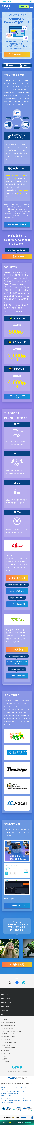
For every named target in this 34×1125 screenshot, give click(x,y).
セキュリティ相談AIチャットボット (9, 1093)
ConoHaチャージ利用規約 (9, 1025)
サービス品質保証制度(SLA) (9, 1048)
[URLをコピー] (23, 982)
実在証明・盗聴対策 (6, 1095)
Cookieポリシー (6, 1056)
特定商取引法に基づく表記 (9, 1042)
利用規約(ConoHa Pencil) (8, 1036)
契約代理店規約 (6, 1039)
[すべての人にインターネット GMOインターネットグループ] (14, 1117)
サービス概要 (5, 1061)
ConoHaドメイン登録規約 (9, 1022)
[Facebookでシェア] (17, 982)
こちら (19, 308)
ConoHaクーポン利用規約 (9, 1028)
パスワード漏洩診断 (6, 1091)
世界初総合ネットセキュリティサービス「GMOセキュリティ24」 (16, 1088)
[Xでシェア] (10, 982)
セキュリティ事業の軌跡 (7, 1102)
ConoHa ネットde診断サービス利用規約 (12, 1031)
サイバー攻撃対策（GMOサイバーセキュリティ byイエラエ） (16, 1098)
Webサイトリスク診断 (18, 1091)
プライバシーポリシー (8, 1053)
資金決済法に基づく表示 (8, 1045)
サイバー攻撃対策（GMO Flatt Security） (11, 1100)
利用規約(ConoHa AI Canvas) (9, 1034)
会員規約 (4, 1020)
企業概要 (4, 1059)
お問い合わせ (5, 1050)
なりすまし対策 (27, 1100)
